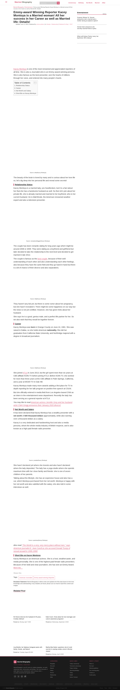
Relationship (55, 24)
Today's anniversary (74, 663)
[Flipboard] (25, 676)
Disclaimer (115, 688)
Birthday (81, 3)
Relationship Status (23, 85)
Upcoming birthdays (74, 670)
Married (23, 2)
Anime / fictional (73, 677)
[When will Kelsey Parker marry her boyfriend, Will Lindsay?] (103, 39)
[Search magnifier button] (58, 3)
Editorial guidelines (93, 668)
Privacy (101, 688)
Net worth (52, 666)
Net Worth (89, 3)
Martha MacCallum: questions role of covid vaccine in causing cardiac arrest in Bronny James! (59, 649)
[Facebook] (15, 676)
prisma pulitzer (40, 24)
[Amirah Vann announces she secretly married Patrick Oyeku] (103, 29)
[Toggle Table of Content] (34, 82)
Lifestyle (48, 24)
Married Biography (18, 7)
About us (91, 663)
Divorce (52, 672)
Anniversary (72, 3)
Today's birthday (73, 668)
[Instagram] (21, 676)
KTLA (25, 373)
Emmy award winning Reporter (44, 578)
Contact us (92, 672)
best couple (42, 259)
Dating (51, 670)
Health (71, 675)
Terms (105, 688)
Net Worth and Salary (23, 91)
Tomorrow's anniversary (75, 666)
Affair (103, 3)
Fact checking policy (94, 670)
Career (18, 88)
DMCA (109, 688)
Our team (91, 666)
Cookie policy (92, 675)
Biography (52, 663)
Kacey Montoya (20, 69)
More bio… (18, 568)
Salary (71, 672)
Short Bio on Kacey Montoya (26, 93)
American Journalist (25, 578)
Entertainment (29, 7)
